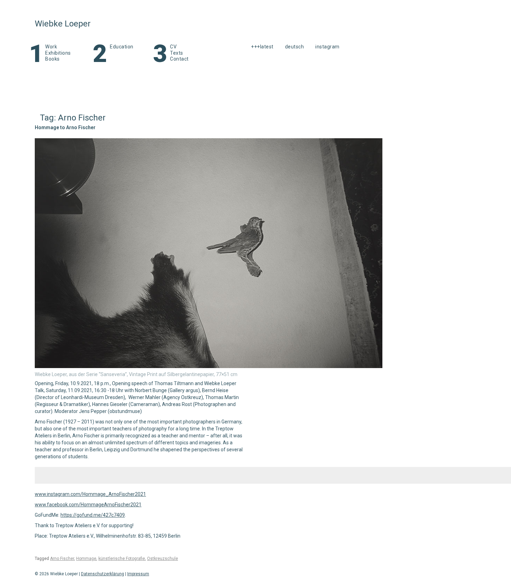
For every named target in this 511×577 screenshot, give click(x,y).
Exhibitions (58, 53)
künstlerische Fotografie (121, 558)
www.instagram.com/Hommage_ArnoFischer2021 (90, 494)
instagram (327, 46)
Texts (176, 53)
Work (51, 46)
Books (52, 59)
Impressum (138, 573)
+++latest (262, 46)
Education (121, 46)
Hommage (86, 558)
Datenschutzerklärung (102, 573)
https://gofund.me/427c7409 (92, 515)
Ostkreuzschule (162, 558)
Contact (179, 59)
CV (173, 46)
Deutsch (294, 46)
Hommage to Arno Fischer (65, 127)
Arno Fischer (62, 558)
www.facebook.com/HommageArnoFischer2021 (88, 504)
